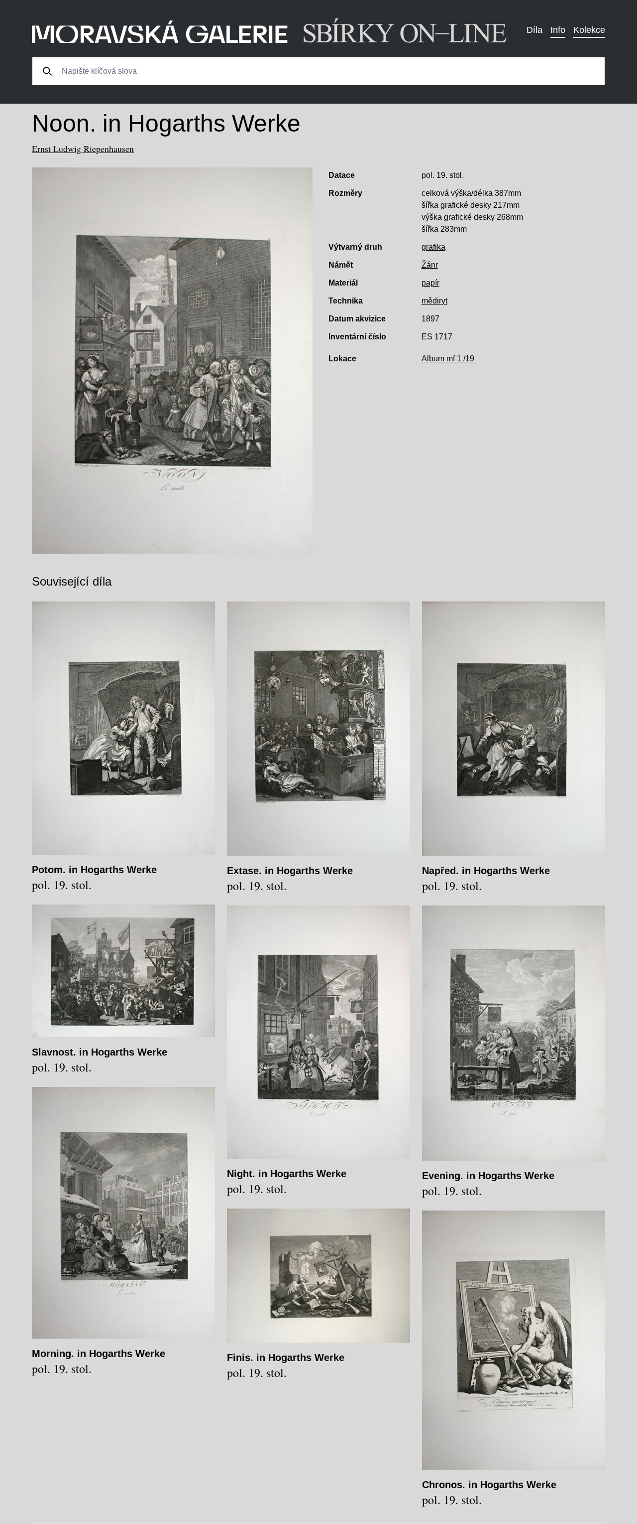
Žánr (430, 265)
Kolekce (589, 30)
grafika (433, 247)
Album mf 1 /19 (448, 358)
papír (430, 283)
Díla (534, 30)
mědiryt (434, 301)
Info (557, 30)
